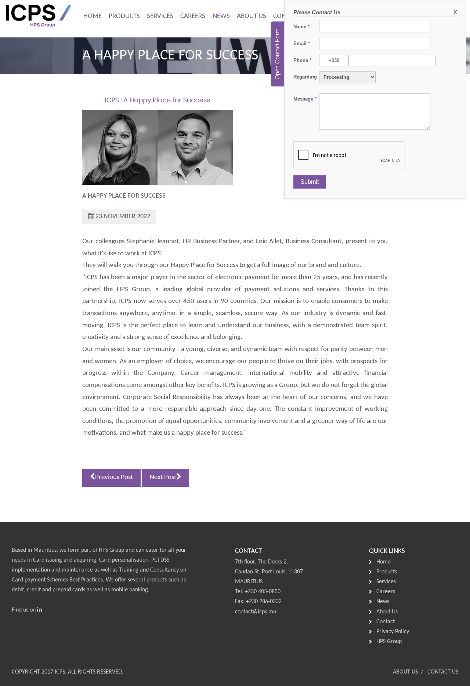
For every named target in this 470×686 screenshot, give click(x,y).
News (221, 16)
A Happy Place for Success (124, 196)
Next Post (163, 477)
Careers (192, 16)
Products (124, 16)
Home (92, 16)
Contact (385, 622)
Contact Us (442, 672)
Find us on (24, 610)
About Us (251, 16)
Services (160, 16)
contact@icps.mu (255, 612)
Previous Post (114, 477)
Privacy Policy (392, 632)
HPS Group (111, 550)
